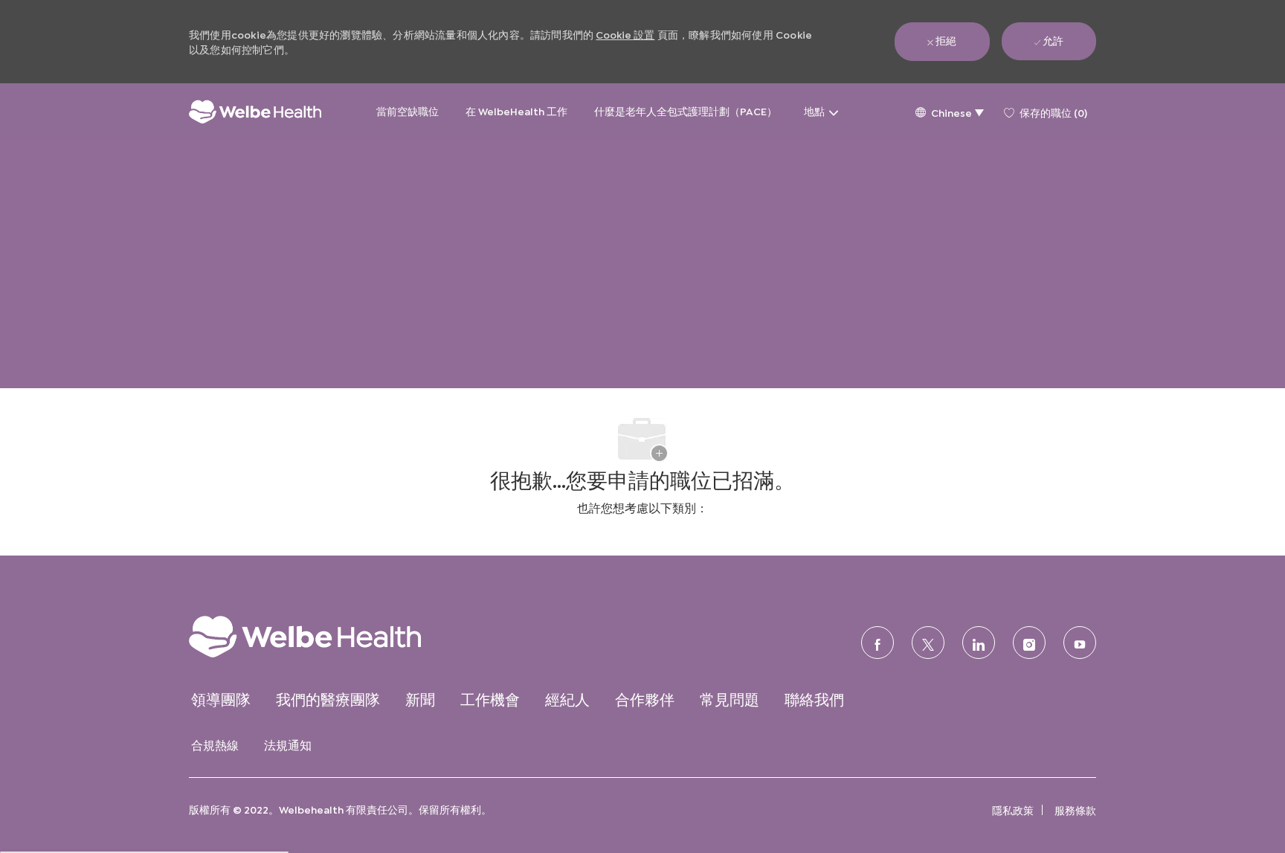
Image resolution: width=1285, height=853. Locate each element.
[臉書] (877, 642)
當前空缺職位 (407, 110)
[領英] (978, 642)
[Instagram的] (1029, 642)
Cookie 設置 (625, 34)
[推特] (928, 642)
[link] (334, 636)
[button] (949, 111)
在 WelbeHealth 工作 (516, 110)
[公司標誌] (255, 112)
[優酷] (1079, 642)
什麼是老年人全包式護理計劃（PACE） (685, 110)
